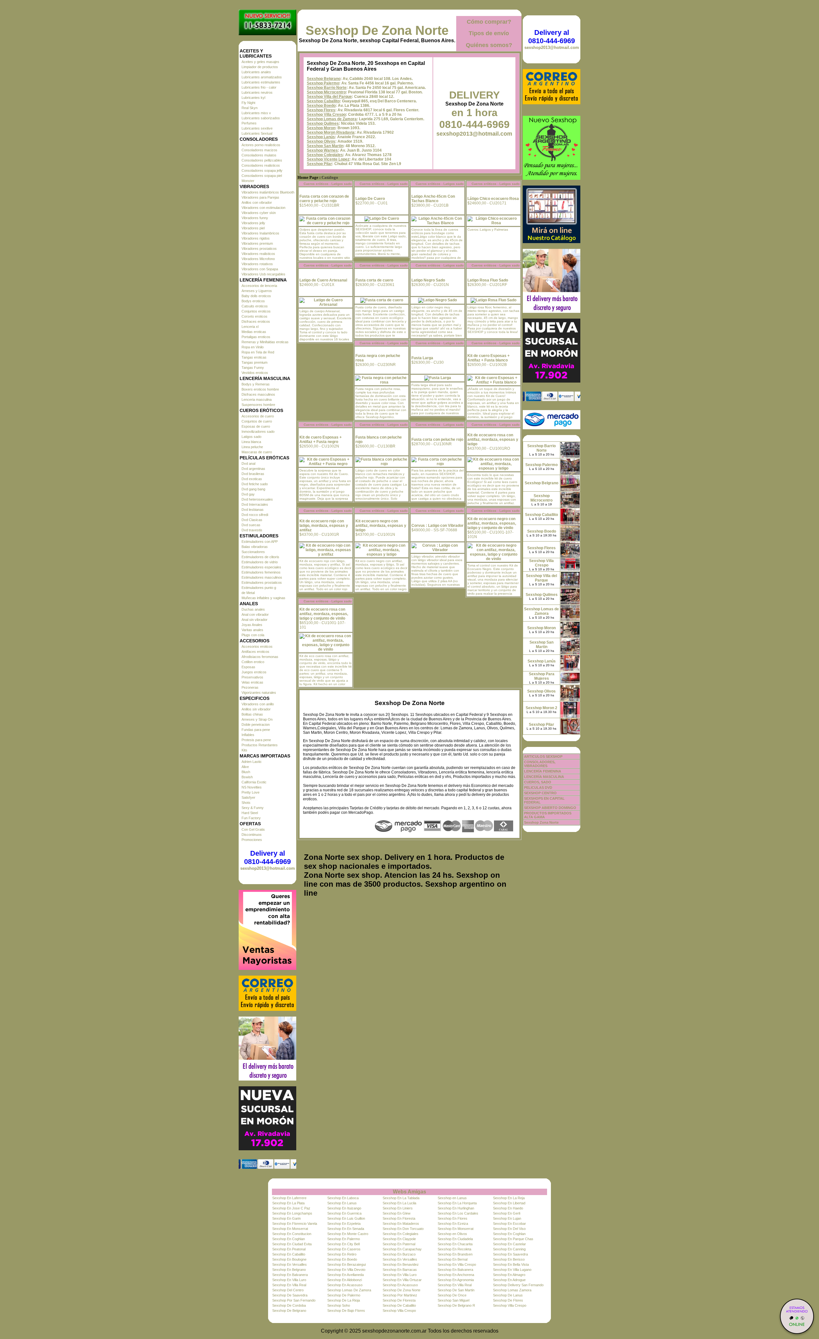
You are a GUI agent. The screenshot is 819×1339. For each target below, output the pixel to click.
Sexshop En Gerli (506, 1213)
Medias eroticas (254, 332)
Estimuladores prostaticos (262, 582)
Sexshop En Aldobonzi (344, 1280)
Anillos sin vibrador (256, 709)
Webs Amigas (409, 1191)
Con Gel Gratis (253, 829)
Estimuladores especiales (261, 567)
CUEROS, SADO (537, 782)
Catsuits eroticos (255, 306)
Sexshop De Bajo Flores (346, 1310)
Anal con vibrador (255, 614)
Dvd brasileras (253, 474)
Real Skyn (250, 108)
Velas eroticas (252, 682)
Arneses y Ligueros (257, 291)
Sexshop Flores (321, 110)
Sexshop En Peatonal (289, 1249)
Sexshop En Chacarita (455, 1244)
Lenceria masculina (257, 399)
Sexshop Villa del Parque (329, 96)
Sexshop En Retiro (341, 1254)
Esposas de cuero (256, 426)
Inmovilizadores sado (258, 431)
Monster (248, 181)
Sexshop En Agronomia (456, 1280)
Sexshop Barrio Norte (326, 87)
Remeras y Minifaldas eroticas (265, 342)
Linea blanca (251, 442)
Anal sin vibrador (254, 620)
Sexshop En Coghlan (509, 1234)
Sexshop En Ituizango (344, 1208)
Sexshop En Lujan (507, 1218)
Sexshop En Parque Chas (513, 1239)
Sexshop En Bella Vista (511, 1264)
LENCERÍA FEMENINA (542, 771)
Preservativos (252, 677)
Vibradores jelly (253, 223)
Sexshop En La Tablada (401, 1198)
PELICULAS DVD (538, 787)
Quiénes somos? (489, 45)
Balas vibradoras (255, 547)
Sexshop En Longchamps (292, 1213)
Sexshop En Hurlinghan (456, 1208)
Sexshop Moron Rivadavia (330, 132)
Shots (246, 802)
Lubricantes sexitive (257, 128)
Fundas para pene (256, 730)
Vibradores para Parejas (260, 197)
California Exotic (254, 782)
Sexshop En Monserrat (290, 1229)
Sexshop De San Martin (456, 1290)
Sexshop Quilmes (323, 123)
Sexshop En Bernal (452, 1259)
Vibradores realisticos (258, 254)
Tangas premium (254, 362)
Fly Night (248, 103)
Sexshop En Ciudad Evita (292, 1244)
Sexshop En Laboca (343, 1198)
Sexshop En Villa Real (289, 1285)
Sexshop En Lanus (342, 1203)
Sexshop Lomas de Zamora (332, 119)
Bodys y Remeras (256, 384)
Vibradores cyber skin (259, 213)
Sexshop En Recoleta (454, 1249)
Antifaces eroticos (255, 652)
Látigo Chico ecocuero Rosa (493, 198)
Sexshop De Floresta (399, 1300)
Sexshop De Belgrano (289, 1310)
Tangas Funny (253, 367)
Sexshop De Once (452, 1295)
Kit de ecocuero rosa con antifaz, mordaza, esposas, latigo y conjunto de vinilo (323, 614)
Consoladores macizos (259, 150)
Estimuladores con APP (260, 541)
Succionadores (253, 552)
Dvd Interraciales (255, 504)
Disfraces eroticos (256, 321)
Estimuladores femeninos (261, 572)
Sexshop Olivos (321, 141)
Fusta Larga (422, 358)
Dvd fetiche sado (255, 484)
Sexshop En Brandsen (455, 1254)
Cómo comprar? (489, 22)
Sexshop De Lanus (508, 1295)
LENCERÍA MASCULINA (544, 777)
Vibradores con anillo (258, 704)
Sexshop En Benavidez (401, 1264)
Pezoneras (250, 687)
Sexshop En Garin (286, 1218)
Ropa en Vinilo (253, 347)
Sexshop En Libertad (509, 1203)
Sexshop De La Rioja (343, 1300)
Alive (245, 767)
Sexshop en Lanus (452, 1198)
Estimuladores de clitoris (260, 557)
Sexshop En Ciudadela (455, 1239)
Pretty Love (250, 792)
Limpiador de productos (260, 67)
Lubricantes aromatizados (262, 77)
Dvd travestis (252, 530)
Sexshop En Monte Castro (347, 1234)
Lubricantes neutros (257, 92)
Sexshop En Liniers (398, 1208)
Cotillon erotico (253, 662)
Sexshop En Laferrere (289, 1198)
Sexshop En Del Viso (509, 1229)
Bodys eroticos (253, 301)
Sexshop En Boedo (342, 1259)
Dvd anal (248, 463)
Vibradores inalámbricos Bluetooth (268, 192)
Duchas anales (253, 609)
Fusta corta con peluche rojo (437, 439)
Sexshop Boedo (321, 105)
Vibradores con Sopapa (260, 269)
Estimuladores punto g (259, 588)
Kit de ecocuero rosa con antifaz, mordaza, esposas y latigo (492, 439)
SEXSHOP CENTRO (540, 793)
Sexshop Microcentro (326, 92)
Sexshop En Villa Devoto (346, 1270)
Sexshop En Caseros (344, 1249)
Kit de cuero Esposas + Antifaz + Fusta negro (320, 439)
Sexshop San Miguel (453, 1300)
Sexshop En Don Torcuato (403, 1229)
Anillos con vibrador (257, 202)
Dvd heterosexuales (257, 499)
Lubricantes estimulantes (261, 82)
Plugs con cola (253, 635)
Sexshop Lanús (321, 137)
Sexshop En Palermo (343, 1239)
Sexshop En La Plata (288, 1203)
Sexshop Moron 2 (541, 708)
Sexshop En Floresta (399, 1218)
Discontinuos (252, 834)
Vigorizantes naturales (259, 692)
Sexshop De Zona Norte (377, 30)
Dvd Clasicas (252, 520)
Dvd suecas (251, 525)
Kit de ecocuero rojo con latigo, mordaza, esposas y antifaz (323, 525)
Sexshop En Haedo (508, 1208)
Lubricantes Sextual (257, 133)
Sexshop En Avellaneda (345, 1275)
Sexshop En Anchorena (456, 1275)
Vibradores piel (253, 228)
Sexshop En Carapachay (402, 1249)
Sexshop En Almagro (509, 1275)
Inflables (248, 735)
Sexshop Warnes (322, 150)
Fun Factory (251, 818)
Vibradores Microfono (258, 259)
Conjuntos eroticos (256, 311)
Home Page (308, 177)
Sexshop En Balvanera (455, 1270)
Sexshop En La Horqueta (457, 1203)
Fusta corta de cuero (374, 280)
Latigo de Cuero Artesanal (323, 280)
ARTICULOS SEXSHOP (543, 756)
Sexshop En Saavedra (510, 1254)
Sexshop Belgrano (323, 78)
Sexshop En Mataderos (401, 1223)
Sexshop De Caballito (399, 1305)
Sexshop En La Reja (509, 1198)
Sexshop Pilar (319, 164)
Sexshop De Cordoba (289, 1305)
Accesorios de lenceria (259, 286)
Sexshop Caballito (323, 101)
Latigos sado (251, 437)
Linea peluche (252, 447)
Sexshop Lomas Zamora (512, 1290)
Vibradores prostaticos (259, 248)
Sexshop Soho (338, 1305)
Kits (244, 750)
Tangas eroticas (254, 357)
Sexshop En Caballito (288, 1254)
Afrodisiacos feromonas (260, 657)
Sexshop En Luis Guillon (346, 1218)
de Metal (248, 593)
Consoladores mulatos (259, 155)
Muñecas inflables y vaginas (263, 598)
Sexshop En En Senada (345, 1229)
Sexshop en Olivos (452, 1234)
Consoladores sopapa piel (262, 176)
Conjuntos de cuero (257, 421)
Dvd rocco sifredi (255, 515)
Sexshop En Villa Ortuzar (402, 1280)
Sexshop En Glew (396, 1213)
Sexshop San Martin (325, 146)
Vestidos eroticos (255, 373)
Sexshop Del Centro (288, 1290)
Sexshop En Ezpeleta (344, 1223)
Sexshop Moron (321, 128)
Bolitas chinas (252, 714)
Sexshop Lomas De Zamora (349, 1290)
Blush (246, 772)
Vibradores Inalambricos (260, 233)
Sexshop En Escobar (509, 1223)
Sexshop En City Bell (343, 1244)
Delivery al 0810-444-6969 (267, 857)
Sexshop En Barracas (400, 1270)
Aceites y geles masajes (260, 62)
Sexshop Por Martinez (400, 1295)
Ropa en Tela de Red (258, 352)
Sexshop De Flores (508, 1300)
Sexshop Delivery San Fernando (518, 1285)
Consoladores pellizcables (262, 160)
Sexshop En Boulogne (289, 1259)
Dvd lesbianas (253, 509)
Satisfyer (248, 797)
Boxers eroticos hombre (260, 389)
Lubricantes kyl (253, 97)
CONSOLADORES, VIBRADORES (539, 764)
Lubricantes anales (256, 72)
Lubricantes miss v (256, 113)
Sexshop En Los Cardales (458, 1213)
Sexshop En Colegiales (400, 1234)
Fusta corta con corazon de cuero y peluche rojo (324, 198)
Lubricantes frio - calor (259, 87)
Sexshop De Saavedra (289, 1295)
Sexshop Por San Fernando (293, 1300)
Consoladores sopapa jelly (262, 170)
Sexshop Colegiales (325, 155)
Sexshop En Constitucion (291, 1234)
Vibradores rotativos (257, 264)
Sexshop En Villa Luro (400, 1275)
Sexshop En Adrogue (509, 1280)
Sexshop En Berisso (509, 1259)
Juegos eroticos (254, 672)
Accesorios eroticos (257, 646)
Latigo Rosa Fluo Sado (487, 280)
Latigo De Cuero (370, 198)
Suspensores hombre (258, 405)
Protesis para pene (256, 740)
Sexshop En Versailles (400, 1259)
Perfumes (249, 123)
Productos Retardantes (260, 745)
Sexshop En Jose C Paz (291, 1208)
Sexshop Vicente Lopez (328, 159)
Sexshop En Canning (509, 1249)
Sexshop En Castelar (509, 1244)
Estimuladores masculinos (262, 577)
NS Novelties (252, 787)
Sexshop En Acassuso (344, 1285)
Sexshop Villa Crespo (326, 114)
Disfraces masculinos (258, 394)
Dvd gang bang (253, 489)
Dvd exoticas (252, 479)
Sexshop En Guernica (344, 1213)
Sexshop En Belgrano (289, 1270)
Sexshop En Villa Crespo (457, 1264)
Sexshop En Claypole (399, 1239)
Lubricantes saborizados (261, 118)
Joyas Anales (252, 625)
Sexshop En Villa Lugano (512, 1270)
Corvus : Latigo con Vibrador (437, 525)
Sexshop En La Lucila (399, 1203)
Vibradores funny (255, 218)
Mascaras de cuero (257, 452)
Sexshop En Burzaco (399, 1254)
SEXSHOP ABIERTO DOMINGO (550, 808)
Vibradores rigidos (256, 238)
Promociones (252, 840)
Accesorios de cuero (258, 416)
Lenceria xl (250, 327)
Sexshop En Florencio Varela (294, 1223)
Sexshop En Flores (452, 1218)
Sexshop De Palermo (343, 1295)
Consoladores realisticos (261, 165)
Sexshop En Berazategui (346, 1264)
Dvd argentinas (253, 469)
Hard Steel (250, 813)
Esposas (248, 667)
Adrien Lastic (252, 762)
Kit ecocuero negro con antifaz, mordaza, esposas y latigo (380, 525)
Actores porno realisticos (261, 145)
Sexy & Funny (253, 808)
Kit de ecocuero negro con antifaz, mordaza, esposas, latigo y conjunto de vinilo (491, 523)
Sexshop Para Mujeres (541, 676)
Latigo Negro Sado (428, 280)
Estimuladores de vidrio (260, 562)
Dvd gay (248, 494)
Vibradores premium (257, 243)
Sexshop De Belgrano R (456, 1305)
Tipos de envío (489, 33)
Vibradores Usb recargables (263, 274)
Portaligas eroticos (256, 337)
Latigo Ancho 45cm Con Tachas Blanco (433, 198)
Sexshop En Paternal (399, 1244)
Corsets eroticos (254, 316)
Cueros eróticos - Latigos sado (328, 184)
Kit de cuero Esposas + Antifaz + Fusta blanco (488, 357)
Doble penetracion (256, 724)
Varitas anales (252, 630)
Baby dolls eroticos (256, 296)
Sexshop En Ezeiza (453, 1223)
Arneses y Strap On (257, 719)
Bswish (247, 777)
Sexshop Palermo (323, 83)
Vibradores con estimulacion (263, 208)
